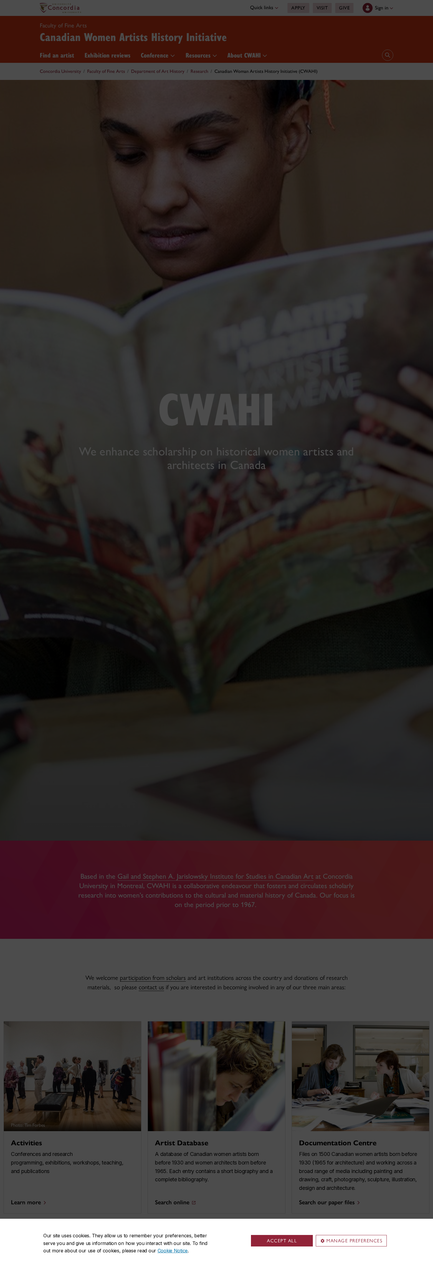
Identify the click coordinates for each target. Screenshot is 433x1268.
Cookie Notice (173, 1251)
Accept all (282, 1241)
